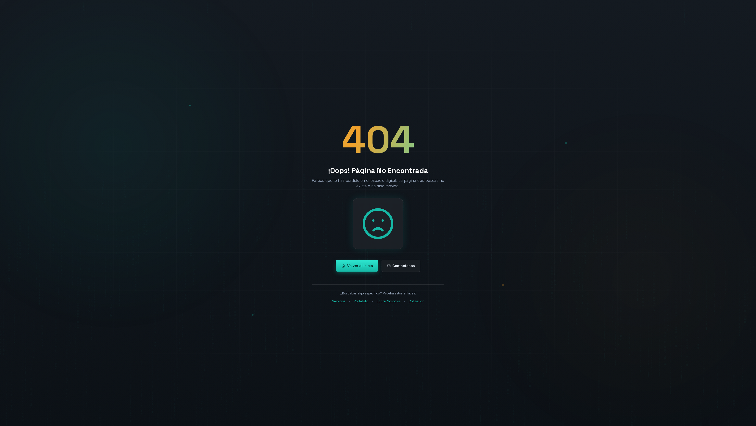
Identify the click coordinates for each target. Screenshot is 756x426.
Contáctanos (403, 266)
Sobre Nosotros (388, 301)
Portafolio (361, 301)
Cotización (416, 301)
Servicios (339, 301)
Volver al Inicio (360, 266)
